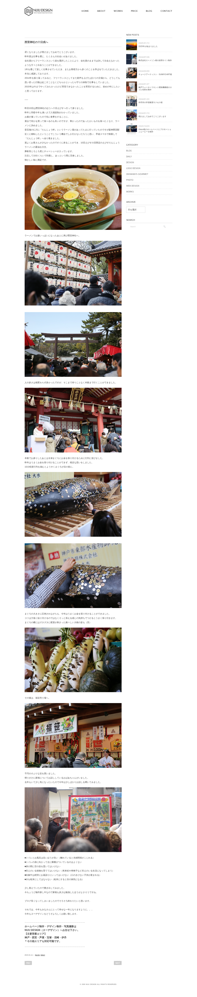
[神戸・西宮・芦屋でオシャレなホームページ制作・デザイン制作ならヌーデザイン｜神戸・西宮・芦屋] (38, 8)
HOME (85, 11)
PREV (28, 963)
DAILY (43, 955)
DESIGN (130, 162)
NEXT (117, 963)
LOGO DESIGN (133, 168)
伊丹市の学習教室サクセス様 (151, 102)
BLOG (149, 11)
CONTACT (166, 11)
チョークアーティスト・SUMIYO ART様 (155, 74)
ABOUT (101, 11)
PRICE (134, 11)
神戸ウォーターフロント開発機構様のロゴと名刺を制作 (155, 88)
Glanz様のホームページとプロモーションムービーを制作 (155, 130)
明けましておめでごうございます (152, 116)
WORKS (118, 11)
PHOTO (129, 180)
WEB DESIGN (132, 186)
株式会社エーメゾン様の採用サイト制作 (155, 60)
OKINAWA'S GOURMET (137, 174)
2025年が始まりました (148, 46)
